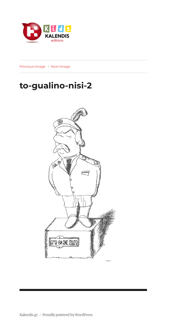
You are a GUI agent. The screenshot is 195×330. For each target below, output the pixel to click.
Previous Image (32, 66)
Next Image (60, 66)
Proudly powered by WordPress (67, 315)
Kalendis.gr (29, 315)
